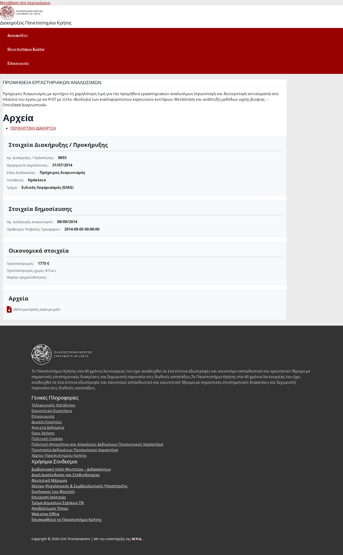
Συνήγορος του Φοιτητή (53, 491)
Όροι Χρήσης (43, 433)
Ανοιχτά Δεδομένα (48, 427)
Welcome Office (45, 514)
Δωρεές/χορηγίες (47, 421)
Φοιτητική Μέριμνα (49, 480)
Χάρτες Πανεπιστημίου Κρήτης (59, 455)
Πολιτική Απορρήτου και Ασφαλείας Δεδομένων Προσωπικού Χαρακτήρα (97, 444)
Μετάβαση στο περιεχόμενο (25, 2)
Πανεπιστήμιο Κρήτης (26, 49)
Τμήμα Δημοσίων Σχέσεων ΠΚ (58, 502)
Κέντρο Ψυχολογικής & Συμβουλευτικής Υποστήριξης (80, 486)
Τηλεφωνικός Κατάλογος (54, 405)
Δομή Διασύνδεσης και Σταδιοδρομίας (66, 474)
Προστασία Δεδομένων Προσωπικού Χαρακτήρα (75, 449)
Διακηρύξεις (17, 35)
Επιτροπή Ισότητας (49, 497)
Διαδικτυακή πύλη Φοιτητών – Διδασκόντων (71, 469)
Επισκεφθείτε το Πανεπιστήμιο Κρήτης (67, 519)
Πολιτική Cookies (47, 438)
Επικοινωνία (18, 62)
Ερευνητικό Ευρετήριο (52, 410)
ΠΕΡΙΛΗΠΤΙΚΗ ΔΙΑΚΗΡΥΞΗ (33, 128)
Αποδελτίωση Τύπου (50, 508)
